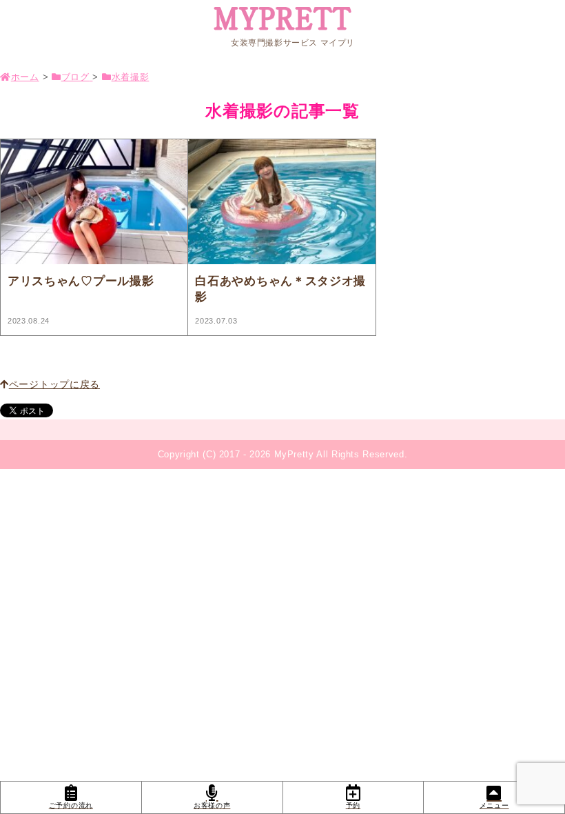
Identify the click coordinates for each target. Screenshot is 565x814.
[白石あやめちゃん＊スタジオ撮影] (281, 202)
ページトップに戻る (54, 384)
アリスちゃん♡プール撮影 (81, 281)
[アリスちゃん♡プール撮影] (94, 202)
